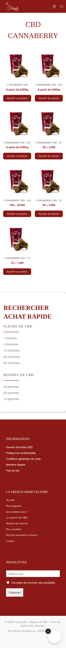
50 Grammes (12, 363)
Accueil (10, 499)
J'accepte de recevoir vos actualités (33, 582)
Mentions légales (15, 464)
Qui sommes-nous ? (17, 511)
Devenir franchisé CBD (19, 447)
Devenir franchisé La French (21, 534)
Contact (10, 540)
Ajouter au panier (17, 98)
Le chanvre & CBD (16, 517)
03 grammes (11, 387)
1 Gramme (10, 338)
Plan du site (12, 470)
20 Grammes (12, 357)
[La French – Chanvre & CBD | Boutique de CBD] (11, 5)
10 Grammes (12, 350)
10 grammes (11, 399)
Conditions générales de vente (23, 458)
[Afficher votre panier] (54, 6)
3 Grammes (11, 344)
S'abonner (14, 592)
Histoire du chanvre (17, 523)
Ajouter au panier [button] (49, 98)
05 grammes (11, 393)
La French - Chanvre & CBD (31, 622)
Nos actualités (13, 529)
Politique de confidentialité (21, 453)
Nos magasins (13, 505)
